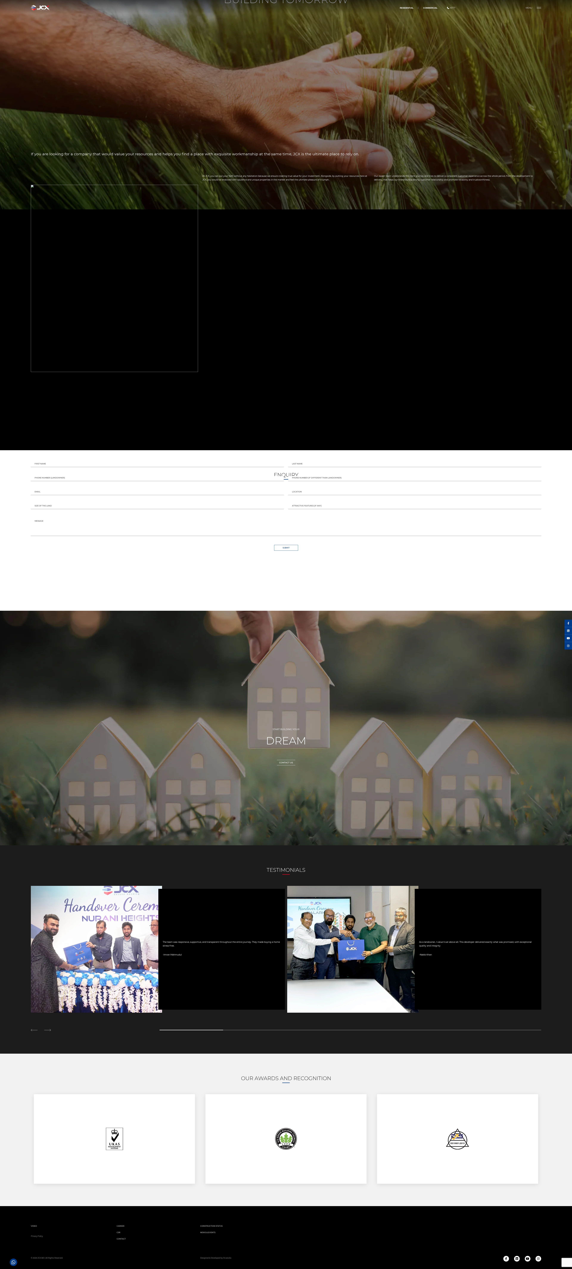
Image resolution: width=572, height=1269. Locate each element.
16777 (452, 8)
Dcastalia (227, 1258)
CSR (118, 1232)
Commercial (430, 8)
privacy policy (37, 1236)
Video (34, 1226)
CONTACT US (286, 762)
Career (120, 1226)
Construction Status (211, 1226)
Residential (407, 8)
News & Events (207, 1232)
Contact (121, 1239)
